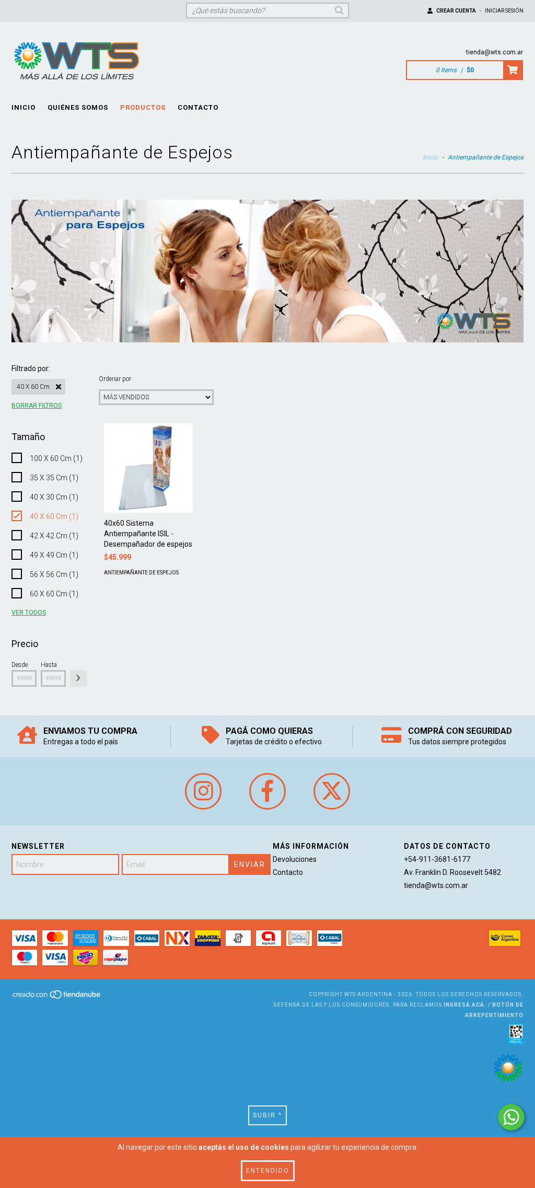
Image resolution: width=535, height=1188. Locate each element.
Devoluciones (295, 859)
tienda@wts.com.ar (494, 52)
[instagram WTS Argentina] (203, 791)
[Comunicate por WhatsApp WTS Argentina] (511, 1117)
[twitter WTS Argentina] (331, 791)
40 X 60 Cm (33, 386)
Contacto (198, 107)
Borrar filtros (36, 405)
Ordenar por (115, 379)
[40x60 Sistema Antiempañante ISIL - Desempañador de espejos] (148, 467)
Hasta (49, 664)
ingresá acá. (465, 1005)
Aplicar (78, 678)
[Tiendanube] (57, 998)
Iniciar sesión (504, 11)
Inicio (23, 107)
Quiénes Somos (78, 107)
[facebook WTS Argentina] (267, 791)
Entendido (267, 1170)
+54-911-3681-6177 (437, 859)
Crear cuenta (456, 11)
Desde (19, 664)
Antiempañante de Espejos (141, 572)
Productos (143, 107)
